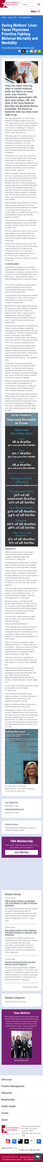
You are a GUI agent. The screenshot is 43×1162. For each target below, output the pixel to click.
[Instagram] (8, 1141)
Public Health (8, 1106)
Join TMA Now (21, 852)
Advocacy (6, 1079)
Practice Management (12, 1086)
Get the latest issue (21, 1060)
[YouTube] (33, 1141)
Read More (14, 952)
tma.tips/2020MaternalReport (16, 624)
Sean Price (7, 48)
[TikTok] (20, 1141)
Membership (8, 1099)
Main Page (21, 791)
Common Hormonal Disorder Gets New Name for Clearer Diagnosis (20, 963)
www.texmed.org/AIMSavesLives (22, 342)
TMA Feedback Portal (31, 1159)
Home (4, 17)
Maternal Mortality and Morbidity (16, 828)
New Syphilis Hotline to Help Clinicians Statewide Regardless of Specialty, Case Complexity (21, 932)
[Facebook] (14, 1141)
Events (4, 1113)
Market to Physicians (9, 1148)
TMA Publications (25, 17)
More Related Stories (30, 987)
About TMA (12, 17)
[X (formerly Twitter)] (26, 1141)
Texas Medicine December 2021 (23, 48)
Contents (32, 789)
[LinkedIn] (39, 1141)
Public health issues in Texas (15, 1001)
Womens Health (18, 830)
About (4, 1119)
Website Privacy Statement (29, 1157)
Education (6, 1092)
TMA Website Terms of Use (12, 1159)
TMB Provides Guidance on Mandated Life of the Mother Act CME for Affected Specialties (21, 903)
